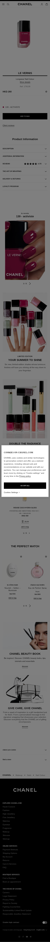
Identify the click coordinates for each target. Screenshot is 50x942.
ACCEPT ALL (25, 485)
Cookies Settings (11, 492)
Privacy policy (25, 476)
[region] (25, 471)
